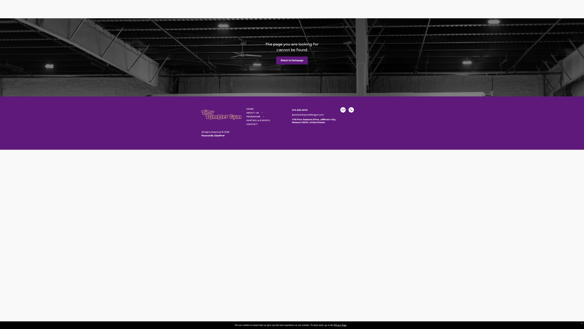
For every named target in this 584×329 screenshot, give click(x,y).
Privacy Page (340, 325)
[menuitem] (267, 109)
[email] (343, 110)
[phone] (351, 110)
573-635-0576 (300, 110)
